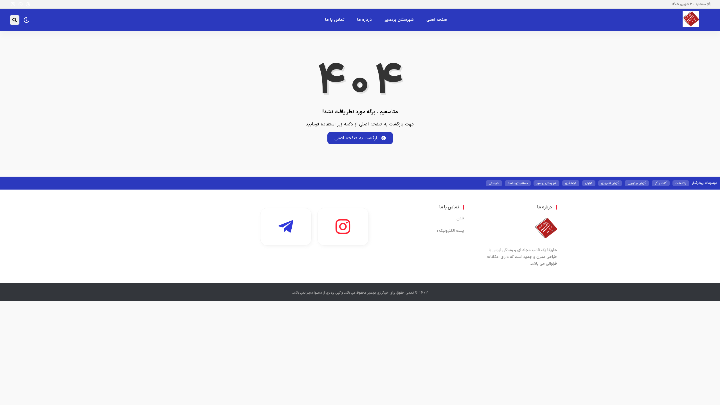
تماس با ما (335, 20)
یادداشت (681, 183)
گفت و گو (661, 183)
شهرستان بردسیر (399, 20)
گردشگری (570, 183)
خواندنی (494, 183)
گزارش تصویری (610, 183)
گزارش (588, 183)
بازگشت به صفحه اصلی (356, 138)
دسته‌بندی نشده (518, 183)
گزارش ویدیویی (637, 183)
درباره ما (364, 20)
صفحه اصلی (436, 20)
